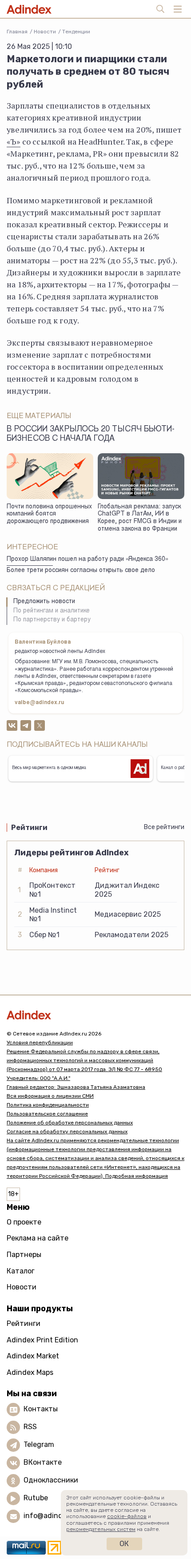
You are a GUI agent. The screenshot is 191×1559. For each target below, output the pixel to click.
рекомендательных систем (100, 1529)
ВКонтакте (43, 1462)
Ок (124, 1543)
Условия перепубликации (40, 1042)
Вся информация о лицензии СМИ (50, 1096)
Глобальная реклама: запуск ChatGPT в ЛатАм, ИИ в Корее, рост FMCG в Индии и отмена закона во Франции (140, 518)
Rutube (36, 1498)
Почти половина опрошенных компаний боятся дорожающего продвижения (49, 514)
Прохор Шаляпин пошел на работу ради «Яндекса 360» (87, 559)
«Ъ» (13, 141)
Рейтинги (23, 1323)
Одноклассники (51, 1480)
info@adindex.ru (52, 1516)
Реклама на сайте (37, 1238)
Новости (45, 31)
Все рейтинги (164, 827)
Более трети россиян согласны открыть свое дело (81, 571)
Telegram (39, 1445)
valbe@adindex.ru (39, 702)
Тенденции (76, 31)
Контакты (41, 1409)
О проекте (24, 1222)
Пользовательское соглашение (47, 1114)
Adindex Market (33, 1356)
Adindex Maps (30, 1372)
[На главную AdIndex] (95, 1015)
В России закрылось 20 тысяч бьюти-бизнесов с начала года (91, 434)
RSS (30, 1427)
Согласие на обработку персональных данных (67, 1131)
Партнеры (24, 1254)
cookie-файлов (127, 1516)
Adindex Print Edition (42, 1340)
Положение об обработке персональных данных (70, 1123)
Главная (17, 31)
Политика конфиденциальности (48, 1105)
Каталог (21, 1271)
